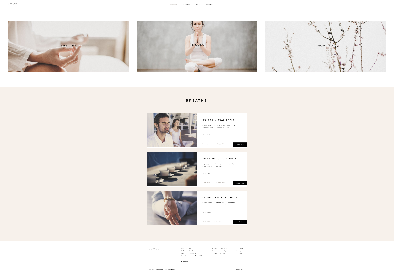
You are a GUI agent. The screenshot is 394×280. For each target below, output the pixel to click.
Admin (185, 261)
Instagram (240, 251)
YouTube (239, 253)
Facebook (239, 248)
